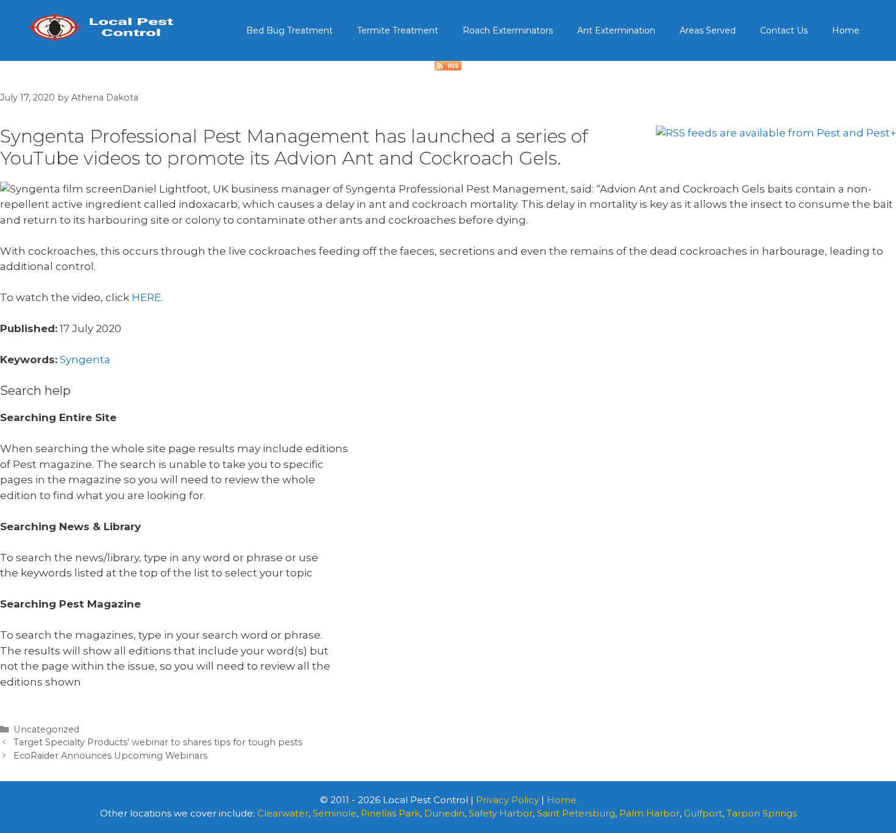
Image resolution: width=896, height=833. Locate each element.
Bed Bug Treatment (289, 30)
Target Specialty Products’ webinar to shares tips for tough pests (157, 742)
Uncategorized (46, 729)
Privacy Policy (507, 800)
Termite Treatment (397, 30)
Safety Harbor (501, 813)
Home (845, 30)
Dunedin (444, 813)
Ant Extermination (616, 30)
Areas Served (708, 30)
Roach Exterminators (508, 30)
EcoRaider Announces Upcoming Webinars (110, 755)
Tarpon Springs (762, 813)
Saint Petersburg (576, 813)
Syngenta (85, 359)
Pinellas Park (390, 813)
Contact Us (784, 30)
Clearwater (282, 813)
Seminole (335, 813)
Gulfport (703, 813)
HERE (146, 297)
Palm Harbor (649, 813)
